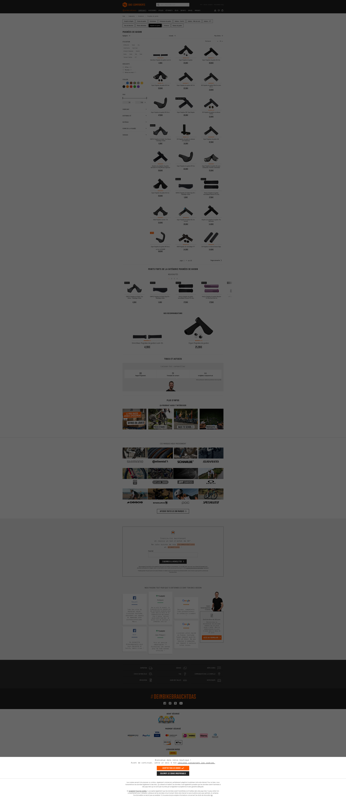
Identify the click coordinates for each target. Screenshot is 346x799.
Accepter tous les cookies (171, 768)
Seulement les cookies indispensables (173, 773)
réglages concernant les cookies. (196, 763)
